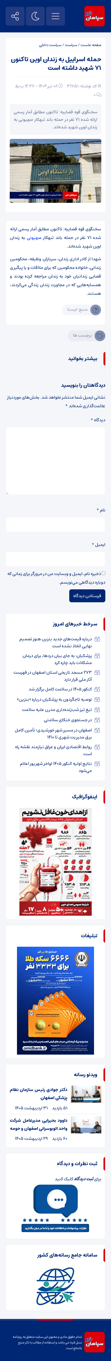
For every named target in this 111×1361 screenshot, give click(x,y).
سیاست (71, 45)
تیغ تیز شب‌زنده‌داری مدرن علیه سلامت (57, 709)
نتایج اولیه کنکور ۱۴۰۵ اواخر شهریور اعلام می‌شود (56, 767)
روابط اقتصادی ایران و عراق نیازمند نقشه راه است (53, 750)
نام (100, 510)
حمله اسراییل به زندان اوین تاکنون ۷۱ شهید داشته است (56, 63)
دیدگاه (98, 420)
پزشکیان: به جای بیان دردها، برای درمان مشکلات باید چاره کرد (57, 659)
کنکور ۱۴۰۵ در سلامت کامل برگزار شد (60, 689)
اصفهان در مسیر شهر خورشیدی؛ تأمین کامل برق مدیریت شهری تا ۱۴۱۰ (53, 733)
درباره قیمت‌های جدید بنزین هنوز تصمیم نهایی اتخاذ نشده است (55, 642)
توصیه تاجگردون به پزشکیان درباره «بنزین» (54, 699)
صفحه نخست (91, 45)
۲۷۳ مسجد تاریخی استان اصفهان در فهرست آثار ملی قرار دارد (52, 676)
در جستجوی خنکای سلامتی (68, 720)
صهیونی (34, 237)
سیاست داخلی (50, 45)
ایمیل (98, 544)
